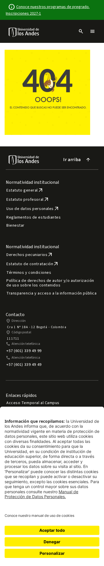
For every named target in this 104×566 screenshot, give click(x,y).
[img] (24, 32)
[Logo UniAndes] (24, 31)
